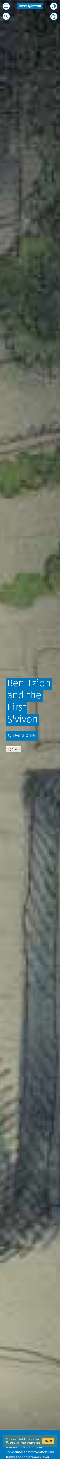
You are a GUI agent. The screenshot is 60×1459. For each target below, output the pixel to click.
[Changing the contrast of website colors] (54, 6)
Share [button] (15, 749)
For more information (28, 1443)
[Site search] (6, 16)
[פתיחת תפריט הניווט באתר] (6, 6)
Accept (48, 1441)
